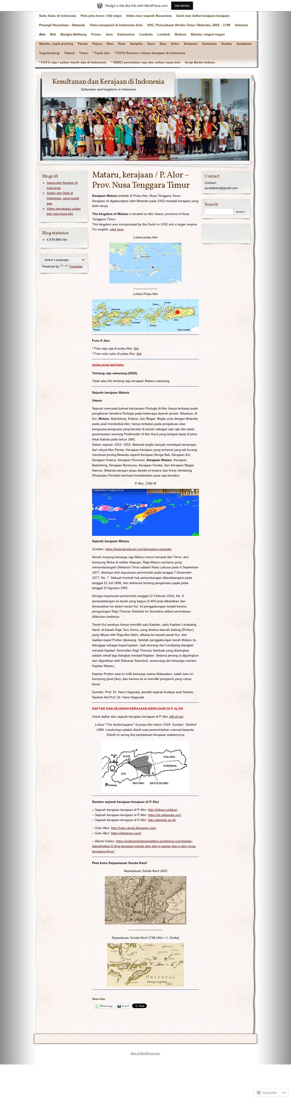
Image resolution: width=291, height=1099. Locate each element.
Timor (83, 53)
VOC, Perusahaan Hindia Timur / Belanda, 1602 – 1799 (188, 25)
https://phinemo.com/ (126, 833)
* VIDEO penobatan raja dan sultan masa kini (145, 62)
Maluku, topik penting (56, 43)
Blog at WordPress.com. (145, 1053)
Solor (175, 43)
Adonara (241, 25)
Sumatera (209, 43)
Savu (151, 43)
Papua (97, 43)
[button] (145, 263)
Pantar (83, 43)
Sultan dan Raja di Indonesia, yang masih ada (63, 198)
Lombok (163, 34)
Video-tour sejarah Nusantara (149, 15)
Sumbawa (243, 43)
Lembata (146, 34)
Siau (163, 43)
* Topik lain (101, 53)
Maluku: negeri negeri (208, 34)
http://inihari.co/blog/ (162, 810)
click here (117, 229)
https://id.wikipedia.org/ (164, 815)
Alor (42, 34)
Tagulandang (49, 53)
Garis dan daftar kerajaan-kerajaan (203, 15)
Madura (180, 34)
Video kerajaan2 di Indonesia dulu (116, 25)
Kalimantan (126, 34)
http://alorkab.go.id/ (162, 820)
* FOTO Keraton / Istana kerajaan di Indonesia (149, 53)
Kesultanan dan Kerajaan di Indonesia (108, 82)
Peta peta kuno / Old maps (101, 15)
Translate (76, 266)
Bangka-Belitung (73, 34)
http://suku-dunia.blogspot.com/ (133, 828)
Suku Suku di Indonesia (57, 15)
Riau (110, 43)
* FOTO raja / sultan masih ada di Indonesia (72, 62)
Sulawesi (191, 43)
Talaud (69, 53)
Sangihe (136, 43)
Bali (53, 34)
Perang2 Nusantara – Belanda (62, 25)
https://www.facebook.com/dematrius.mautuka (138, 549)
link (136, 348)
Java (109, 34)
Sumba (226, 43)
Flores (96, 34)
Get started (182, 5)
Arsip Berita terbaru (200, 62)
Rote (121, 43)
